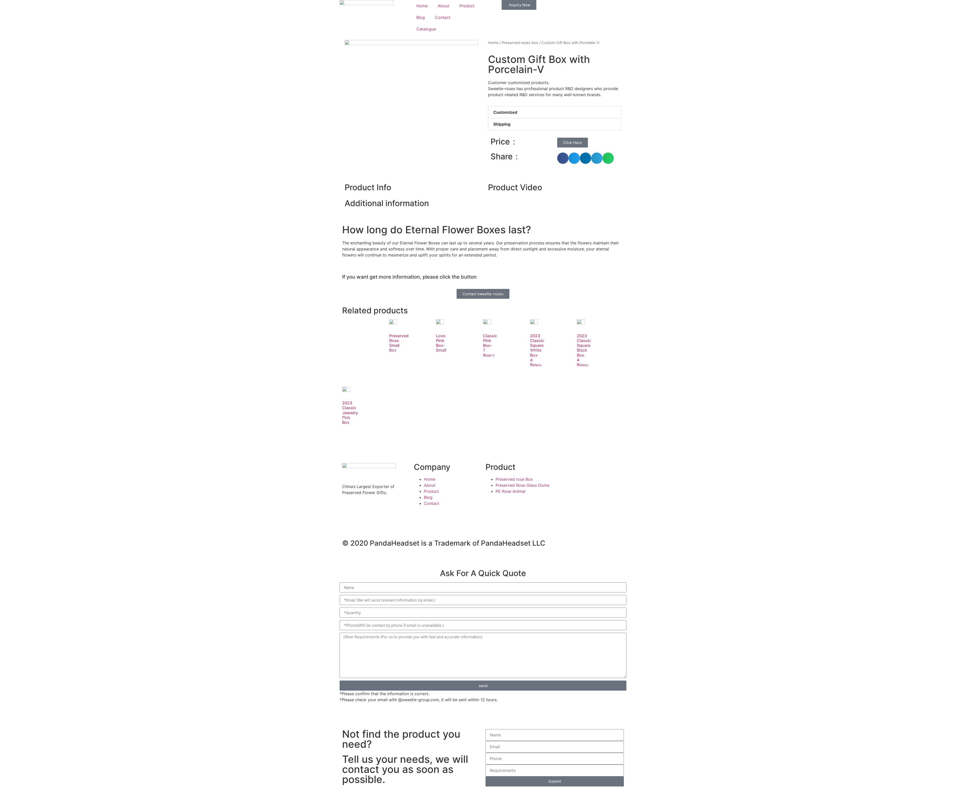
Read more (402, 360)
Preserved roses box (520, 43)
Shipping (501, 124)
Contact (442, 17)
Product (466, 5)
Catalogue (426, 28)
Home (422, 5)
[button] (554, 112)
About (443, 5)
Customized (505, 112)
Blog (420, 17)
